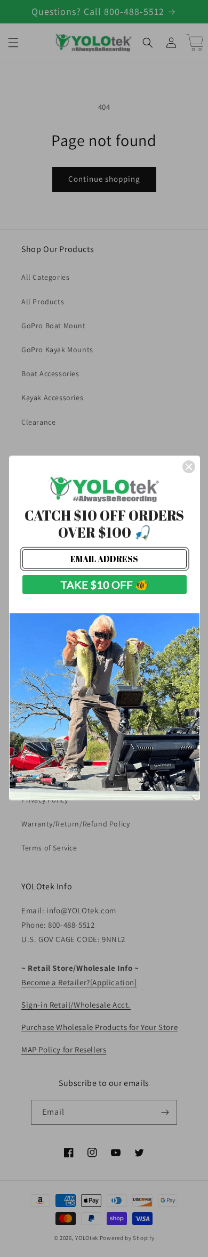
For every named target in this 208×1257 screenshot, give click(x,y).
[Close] (188, 466)
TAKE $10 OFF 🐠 (104, 584)
